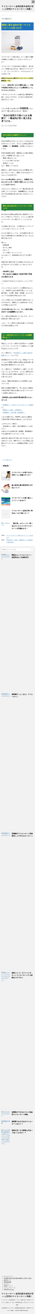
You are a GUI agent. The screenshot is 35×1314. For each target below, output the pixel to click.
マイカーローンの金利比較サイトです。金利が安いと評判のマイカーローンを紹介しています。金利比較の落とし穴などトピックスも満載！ (17, 1302)
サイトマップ (8, 1276)
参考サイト (7, 1280)
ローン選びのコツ (7, 460)
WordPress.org (9, 1289)
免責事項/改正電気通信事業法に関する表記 (18, 1278)
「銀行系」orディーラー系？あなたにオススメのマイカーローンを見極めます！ (22, 525)
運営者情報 (7, 1282)
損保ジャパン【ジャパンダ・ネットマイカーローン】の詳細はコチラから (22, 975)
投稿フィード (8, 1286)
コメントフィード (10, 1288)
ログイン (7, 1284)
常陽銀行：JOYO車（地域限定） (14, 412)
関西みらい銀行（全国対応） (13, 410)
